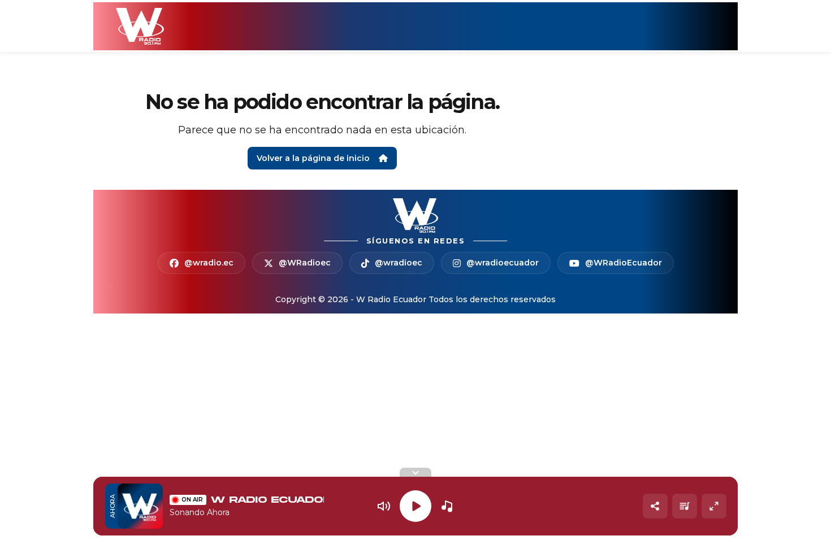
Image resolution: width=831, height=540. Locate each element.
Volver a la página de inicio (313, 158)
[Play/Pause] (415, 506)
